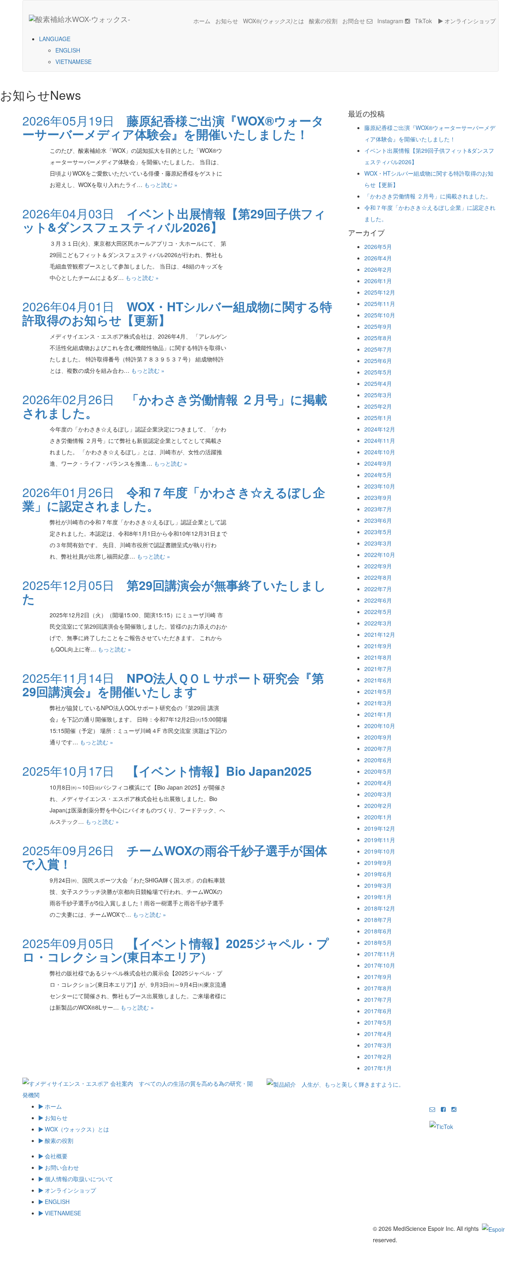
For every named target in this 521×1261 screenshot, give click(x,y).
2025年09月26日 (174, 856)
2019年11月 (379, 840)
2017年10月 (379, 965)
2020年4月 (378, 783)
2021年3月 (378, 703)
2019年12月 (379, 828)
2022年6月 (378, 600)
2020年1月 (378, 817)
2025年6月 (378, 361)
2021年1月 (378, 714)
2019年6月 (378, 874)
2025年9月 (378, 326)
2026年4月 (378, 258)
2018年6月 (378, 931)
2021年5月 (378, 691)
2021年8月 (378, 657)
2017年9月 (378, 977)
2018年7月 (378, 919)
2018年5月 (378, 942)
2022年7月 (378, 589)
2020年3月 (378, 794)
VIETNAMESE (73, 61)
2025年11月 (379, 303)
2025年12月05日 (174, 591)
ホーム (201, 21)
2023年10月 (379, 486)
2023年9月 (378, 497)
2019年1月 (378, 897)
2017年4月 (378, 1034)
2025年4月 (378, 383)
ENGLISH (67, 50)
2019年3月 (378, 885)
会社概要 (55, 1156)
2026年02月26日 (174, 405)
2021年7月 (378, 669)
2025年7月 (378, 349)
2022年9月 (378, 566)
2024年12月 (379, 429)
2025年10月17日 (167, 770)
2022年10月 (379, 554)
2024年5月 (378, 475)
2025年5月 (378, 372)
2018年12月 (379, 908)
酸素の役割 (323, 21)
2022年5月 (378, 611)
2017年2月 (378, 1056)
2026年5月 (378, 246)
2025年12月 (379, 292)
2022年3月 (378, 623)
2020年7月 (378, 748)
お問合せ (354, 21)
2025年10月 (379, 315)
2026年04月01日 (177, 312)
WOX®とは (273, 21)
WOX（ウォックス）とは (76, 1129)
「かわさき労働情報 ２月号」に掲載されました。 (427, 196)
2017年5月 (378, 1022)
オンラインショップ (469, 21)
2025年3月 (378, 395)
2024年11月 (379, 440)
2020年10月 (379, 726)
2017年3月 (378, 1045)
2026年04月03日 (174, 220)
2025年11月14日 (173, 684)
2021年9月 (378, 646)
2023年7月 (378, 509)
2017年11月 (379, 954)
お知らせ (226, 21)
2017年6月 (378, 1011)
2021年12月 (379, 634)
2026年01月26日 (173, 498)
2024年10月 (379, 452)
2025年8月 (378, 338)
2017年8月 (378, 988)
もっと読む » (160, 184)
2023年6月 (378, 520)
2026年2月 (378, 269)
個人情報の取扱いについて (78, 1179)
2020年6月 (378, 760)
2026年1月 (378, 281)
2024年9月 (378, 463)
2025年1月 (378, 418)
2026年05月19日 (173, 127)
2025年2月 (378, 406)
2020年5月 (378, 771)
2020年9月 (378, 737)
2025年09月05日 (175, 949)
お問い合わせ (61, 1167)
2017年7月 (378, 999)
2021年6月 (378, 680)
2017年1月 (378, 1068)
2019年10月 (379, 851)
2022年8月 (378, 577)
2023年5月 (378, 532)
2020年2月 (378, 805)
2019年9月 (378, 862)
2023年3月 (378, 543)
